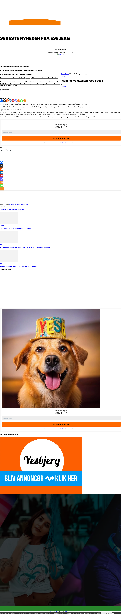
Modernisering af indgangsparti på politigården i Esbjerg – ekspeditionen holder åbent (29, 82)
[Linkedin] (10, 100)
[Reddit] (7, 100)
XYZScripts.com (68, 611)
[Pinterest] (14, 93)
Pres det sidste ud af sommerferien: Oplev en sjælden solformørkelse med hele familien (29, 78)
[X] (8, 93)
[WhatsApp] (20, 93)
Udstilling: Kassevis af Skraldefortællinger (14, 66)
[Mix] (18, 100)
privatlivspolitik (63, 142)
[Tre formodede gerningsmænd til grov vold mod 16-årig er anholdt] (9, 242)
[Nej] (113, 613)
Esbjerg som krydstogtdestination (18, 204)
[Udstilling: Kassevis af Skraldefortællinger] (9, 223)
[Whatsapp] (21, 100)
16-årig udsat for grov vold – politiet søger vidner (16, 74)
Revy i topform (11, 206)
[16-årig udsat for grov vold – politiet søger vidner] (9, 261)
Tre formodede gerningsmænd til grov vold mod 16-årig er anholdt (21, 70)
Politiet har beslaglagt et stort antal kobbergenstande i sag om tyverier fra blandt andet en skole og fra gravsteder (30, 84)
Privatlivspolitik (108, 613)
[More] (26, 93)
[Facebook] (2, 93)
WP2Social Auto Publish (54, 611)
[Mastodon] (15, 100)
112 (1, 244)
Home (63, 74)
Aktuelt (67, 74)
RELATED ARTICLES (6, 209)
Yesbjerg (64, 86)
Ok (102, 613)
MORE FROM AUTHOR (20, 209)
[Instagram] (61, 608)
